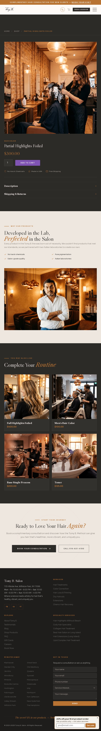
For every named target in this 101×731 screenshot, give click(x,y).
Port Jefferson (33, 697)
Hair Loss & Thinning (62, 593)
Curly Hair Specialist (62, 625)
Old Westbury (33, 667)
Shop (16, 31)
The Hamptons (33, 705)
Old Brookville (10, 697)
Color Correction (61, 589)
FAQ (6, 636)
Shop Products (11, 632)
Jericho (7, 671)
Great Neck (32, 663)
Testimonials (10, 625)
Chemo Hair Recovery (63, 604)
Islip (28, 688)
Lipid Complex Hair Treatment (66, 640)
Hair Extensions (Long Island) (66, 636)
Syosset (30, 675)
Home (7, 31)
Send (75, 703)
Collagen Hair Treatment (64, 629)
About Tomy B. (10, 621)
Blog (6, 629)
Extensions (58, 600)
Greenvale (31, 684)
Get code (90, 725)
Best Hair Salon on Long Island (67, 632)
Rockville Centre (11, 684)
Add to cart (28, 163)
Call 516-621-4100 (74, 549)
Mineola (7, 680)
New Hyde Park (33, 701)
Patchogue (9, 692)
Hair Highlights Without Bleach (67, 621)
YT (21, 607)
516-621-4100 (62, 9)
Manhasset (9, 663)
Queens (30, 671)
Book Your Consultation (32, 549)
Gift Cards (8, 640)
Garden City (9, 667)
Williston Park (10, 705)
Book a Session (81, 9)
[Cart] (68, 9)
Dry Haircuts (58, 597)
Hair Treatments (60, 585)
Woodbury (8, 675)
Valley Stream (10, 701)
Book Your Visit (81, 2)
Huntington (9, 688)
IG (14, 607)
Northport (31, 692)
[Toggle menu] (95, 9)
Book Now (9, 648)
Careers (7, 644)
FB (7, 607)
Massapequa (32, 680)
